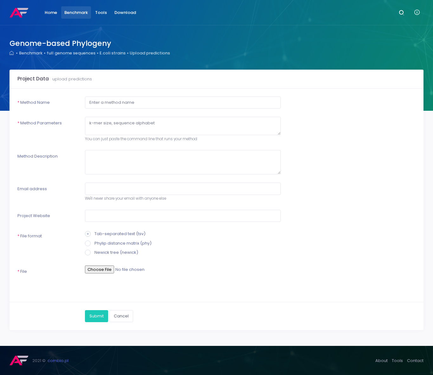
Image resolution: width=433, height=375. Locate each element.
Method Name (33, 102)
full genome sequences (71, 53)
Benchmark (30, 53)
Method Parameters (39, 123)
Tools (397, 361)
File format (29, 236)
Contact (415, 361)
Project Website (33, 216)
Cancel (121, 316)
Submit (96, 316)
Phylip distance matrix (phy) (123, 243)
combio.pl (58, 361)
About (381, 361)
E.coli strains (113, 53)
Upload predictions (150, 53)
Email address (32, 189)
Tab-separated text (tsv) (119, 234)
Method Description (37, 156)
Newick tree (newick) (116, 252)
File (22, 271)
